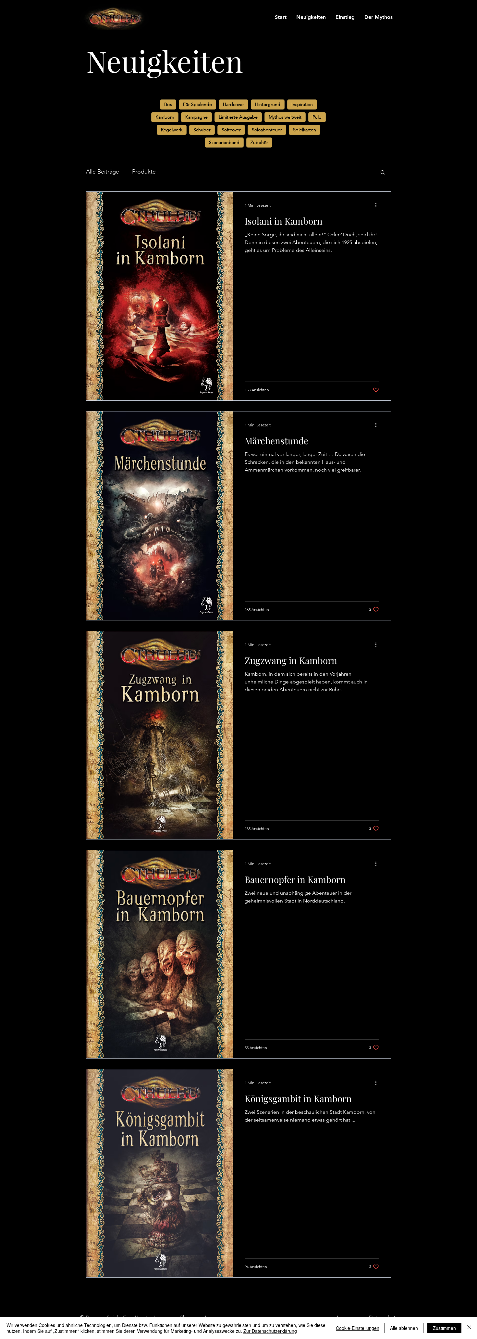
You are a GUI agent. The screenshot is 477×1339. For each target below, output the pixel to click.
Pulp (317, 117)
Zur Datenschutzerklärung (270, 1331)
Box (168, 104)
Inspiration (302, 104)
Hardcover (233, 104)
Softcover (231, 130)
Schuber (202, 130)
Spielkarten (304, 130)
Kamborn (164, 117)
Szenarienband (224, 142)
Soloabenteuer (267, 130)
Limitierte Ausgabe (238, 117)
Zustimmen (444, 1328)
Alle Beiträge (102, 171)
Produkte (144, 171)
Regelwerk (171, 130)
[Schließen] (469, 1328)
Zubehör (259, 142)
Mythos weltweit (285, 117)
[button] (383, 172)
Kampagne (196, 117)
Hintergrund (267, 104)
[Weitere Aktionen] (378, 205)
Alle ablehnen (404, 1328)
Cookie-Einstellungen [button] (357, 1328)
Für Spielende (197, 104)
